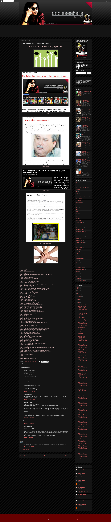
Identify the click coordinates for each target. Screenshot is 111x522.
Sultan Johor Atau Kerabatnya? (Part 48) (82, 431)
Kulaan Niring (80, 476)
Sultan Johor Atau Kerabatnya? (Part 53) (82, 446)
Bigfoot (77, 193)
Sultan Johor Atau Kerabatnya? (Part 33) (82, 388)
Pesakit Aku (78, 244)
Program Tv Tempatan (80, 254)
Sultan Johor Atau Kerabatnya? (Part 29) (82, 370)
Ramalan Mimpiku (79, 258)
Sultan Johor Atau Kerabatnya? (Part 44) (86, 152)
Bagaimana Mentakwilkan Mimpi (82, 187)
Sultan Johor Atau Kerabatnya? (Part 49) (86, 169)
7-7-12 (79, 334)
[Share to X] (45, 362)
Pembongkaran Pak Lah (80, 229)
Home (46, 456)
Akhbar (77, 184)
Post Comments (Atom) (49, 460)
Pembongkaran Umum (80, 236)
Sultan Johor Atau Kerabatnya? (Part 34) (82, 396)
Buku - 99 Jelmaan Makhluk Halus (82, 196)
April (79, 299)
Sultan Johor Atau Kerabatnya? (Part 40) (82, 412)
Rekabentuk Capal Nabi (82, 504)
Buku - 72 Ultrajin (79, 195)
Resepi (77, 260)
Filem (77, 204)
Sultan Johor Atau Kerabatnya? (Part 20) (82, 304)
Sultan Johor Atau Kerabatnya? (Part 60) (86, 101)
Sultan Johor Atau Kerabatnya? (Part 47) (82, 429)
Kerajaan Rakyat (81, 484)
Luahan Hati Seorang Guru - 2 (86, 134)
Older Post (68, 456)
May (79, 301)
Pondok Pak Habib (79, 247)
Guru (77, 205)
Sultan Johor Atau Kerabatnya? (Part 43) (82, 419)
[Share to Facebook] (46, 362)
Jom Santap (78, 213)
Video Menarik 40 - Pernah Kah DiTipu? (82, 342)
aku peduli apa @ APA (82, 480)
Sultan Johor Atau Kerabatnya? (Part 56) (82, 456)
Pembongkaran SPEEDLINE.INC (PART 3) (82, 363)
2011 (78, 291)
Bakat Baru (78, 189)
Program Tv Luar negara (80, 253)
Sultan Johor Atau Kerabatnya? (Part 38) (82, 408)
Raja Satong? (80, 329)
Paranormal (78, 225)
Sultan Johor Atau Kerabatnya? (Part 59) (86, 109)
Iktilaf (77, 211)
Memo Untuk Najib (79, 222)
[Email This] (42, 362)
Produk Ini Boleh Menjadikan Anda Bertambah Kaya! (81, 316)
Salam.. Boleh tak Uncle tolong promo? (82, 393)
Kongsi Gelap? (78, 216)
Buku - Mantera (79, 198)
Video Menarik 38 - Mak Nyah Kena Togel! (82, 307)
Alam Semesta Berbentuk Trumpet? (82, 328)
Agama (77, 182)
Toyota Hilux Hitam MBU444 (81, 312)
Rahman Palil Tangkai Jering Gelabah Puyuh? (82, 340)
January (79, 294)
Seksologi (77, 271)
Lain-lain (77, 218)
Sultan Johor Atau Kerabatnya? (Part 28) (82, 358)
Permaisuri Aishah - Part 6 (86, 92)
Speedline (78, 273)
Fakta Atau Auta (79, 202)
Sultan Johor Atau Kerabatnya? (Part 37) (82, 405)
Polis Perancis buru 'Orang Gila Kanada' (82, 314)
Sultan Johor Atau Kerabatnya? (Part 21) (82, 323)
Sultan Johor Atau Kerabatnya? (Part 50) (82, 436)
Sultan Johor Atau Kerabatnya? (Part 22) (82, 325)
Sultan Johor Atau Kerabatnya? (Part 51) (86, 126)
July (79, 460)
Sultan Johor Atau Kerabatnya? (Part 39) (82, 410)
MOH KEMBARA (27, 440)
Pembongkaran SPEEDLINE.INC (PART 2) (82, 360)
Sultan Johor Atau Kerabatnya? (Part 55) (82, 454)
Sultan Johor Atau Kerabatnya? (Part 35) (82, 398)
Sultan (25, 363)
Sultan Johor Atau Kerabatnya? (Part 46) (82, 427)
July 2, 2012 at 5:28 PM (28, 437)
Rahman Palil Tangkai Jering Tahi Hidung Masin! (82, 320)
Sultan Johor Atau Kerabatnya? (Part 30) (82, 380)
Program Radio (78, 251)
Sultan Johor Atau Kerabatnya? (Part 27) (82, 355)
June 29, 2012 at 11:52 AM (29, 399)
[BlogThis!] (43, 362)
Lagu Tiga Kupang (81, 333)
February (79, 296)
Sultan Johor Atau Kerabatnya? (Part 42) (82, 417)
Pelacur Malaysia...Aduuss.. (82, 371)
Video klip (78, 276)
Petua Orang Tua (79, 245)
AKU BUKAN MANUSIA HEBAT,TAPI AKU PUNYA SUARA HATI (84, 496)
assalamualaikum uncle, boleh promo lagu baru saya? (82, 390)
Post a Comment (26, 449)
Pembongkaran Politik (80, 234)
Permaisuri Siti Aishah (80, 242)
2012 (78, 293)
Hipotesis (77, 207)
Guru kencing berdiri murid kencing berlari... (82, 309)
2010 (78, 290)
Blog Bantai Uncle (81, 507)
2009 (78, 288)
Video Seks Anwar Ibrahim (80, 280)
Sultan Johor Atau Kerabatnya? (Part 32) (86, 143)
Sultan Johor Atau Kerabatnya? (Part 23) (82, 332)
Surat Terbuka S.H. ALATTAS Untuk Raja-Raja (82, 451)
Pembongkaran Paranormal (81, 231)
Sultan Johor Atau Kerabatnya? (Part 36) (82, 403)
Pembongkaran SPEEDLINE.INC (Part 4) (82, 367)
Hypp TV (77, 209)
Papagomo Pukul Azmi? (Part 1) (82, 400)
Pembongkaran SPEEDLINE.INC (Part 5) (82, 377)
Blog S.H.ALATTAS (81, 487)
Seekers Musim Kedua (80, 267)
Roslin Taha (78, 262)
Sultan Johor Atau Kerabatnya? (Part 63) (86, 118)
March (79, 297)
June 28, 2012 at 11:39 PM (29, 391)
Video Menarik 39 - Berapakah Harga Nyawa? (81, 337)
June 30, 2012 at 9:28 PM (29, 417)
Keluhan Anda (78, 215)
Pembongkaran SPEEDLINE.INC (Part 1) (82, 352)
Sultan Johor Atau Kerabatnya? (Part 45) (82, 424)
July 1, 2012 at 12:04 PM (29, 423)
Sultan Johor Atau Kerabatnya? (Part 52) (82, 443)
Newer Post (23, 456)
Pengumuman (78, 238)
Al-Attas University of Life (83, 491)
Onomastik (78, 224)
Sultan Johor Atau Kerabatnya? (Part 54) (82, 448)
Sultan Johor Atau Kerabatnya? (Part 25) (82, 347)
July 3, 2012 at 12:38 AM (29, 446)
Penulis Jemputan (79, 240)
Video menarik (78, 278)
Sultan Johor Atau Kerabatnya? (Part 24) (82, 345)
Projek (77, 256)
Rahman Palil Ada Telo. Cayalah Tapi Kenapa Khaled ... (82, 374)
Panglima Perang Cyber (82, 473)
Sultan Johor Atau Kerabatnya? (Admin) (82, 441)
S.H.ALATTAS (78, 265)
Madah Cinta (78, 220)
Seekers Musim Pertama (80, 269)
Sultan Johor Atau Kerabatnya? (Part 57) (86, 160)
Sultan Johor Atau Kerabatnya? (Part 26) (82, 350)
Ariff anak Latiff (79, 185)
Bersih (77, 191)
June (79, 302)
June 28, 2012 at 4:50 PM (29, 378)
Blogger (77, 519)
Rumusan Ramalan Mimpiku (81, 264)
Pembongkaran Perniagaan (80, 233)
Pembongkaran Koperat (80, 227)
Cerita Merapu (78, 200)
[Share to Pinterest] (48, 362)
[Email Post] (39, 361)
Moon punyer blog (81, 469)
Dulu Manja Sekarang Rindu (83, 500)
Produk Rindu (78, 249)
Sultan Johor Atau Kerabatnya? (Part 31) (82, 383)
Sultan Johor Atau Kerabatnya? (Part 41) (82, 415)
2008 (78, 287)
